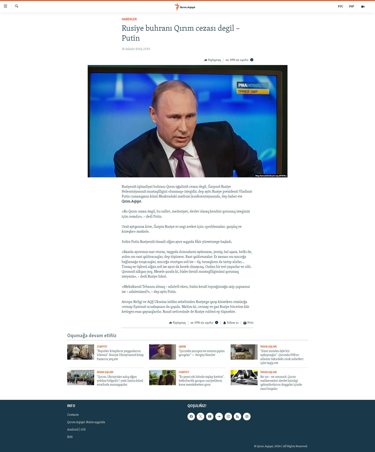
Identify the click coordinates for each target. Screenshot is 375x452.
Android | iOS (76, 429)
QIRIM (182, 346)
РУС (340, 6)
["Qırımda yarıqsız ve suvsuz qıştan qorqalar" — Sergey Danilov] (162, 352)
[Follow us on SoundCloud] (219, 416)
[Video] (363, 6)
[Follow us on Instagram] (228, 416)
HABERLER (129, 19)
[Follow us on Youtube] (209, 416)
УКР (351, 6)
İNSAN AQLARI (268, 346)
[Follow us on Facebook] (191, 416)
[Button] (212, 60)
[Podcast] (246, 416)
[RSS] (237, 416)
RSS (70, 437)
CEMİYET (102, 346)
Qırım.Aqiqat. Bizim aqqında (86, 422)
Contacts (73, 415)
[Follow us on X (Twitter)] (200, 416)
